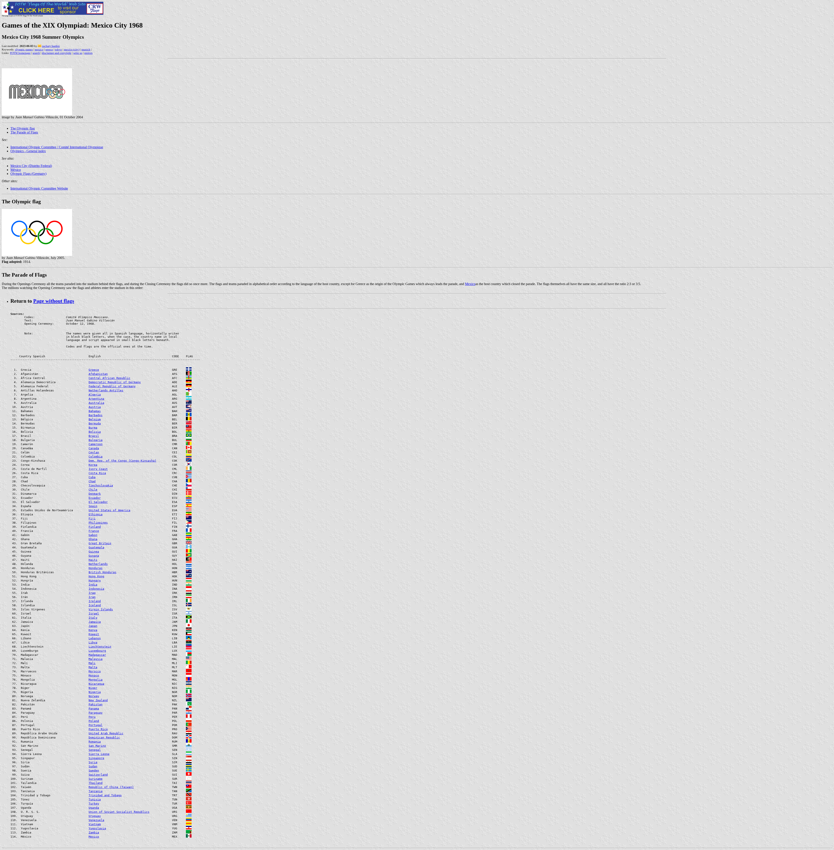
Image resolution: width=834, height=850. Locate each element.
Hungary (95, 580)
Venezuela (96, 820)
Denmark (95, 493)
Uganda (94, 807)
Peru (92, 716)
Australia (96, 402)
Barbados (96, 415)
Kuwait (94, 634)
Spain (93, 506)
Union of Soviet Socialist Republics (119, 811)
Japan (93, 626)
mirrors (88, 53)
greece (49, 49)
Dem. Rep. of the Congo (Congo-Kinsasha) (122, 460)
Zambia (94, 832)
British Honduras (102, 572)
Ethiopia (96, 514)
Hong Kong (96, 576)
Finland (95, 526)
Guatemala (96, 547)
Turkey (94, 803)
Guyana (94, 555)
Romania (95, 741)
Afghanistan (98, 374)
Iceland (95, 605)
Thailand (96, 783)
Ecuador (95, 497)
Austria (95, 407)
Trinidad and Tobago (105, 795)
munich (85, 49)
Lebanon (95, 638)
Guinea (94, 551)
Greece (94, 369)
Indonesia (96, 588)
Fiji (92, 518)
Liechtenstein (100, 646)
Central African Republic (109, 378)
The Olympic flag (22, 128)
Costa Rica (97, 473)
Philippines (98, 522)
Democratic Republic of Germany (115, 382)
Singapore (96, 758)
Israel (94, 613)
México (15, 170)
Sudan (93, 766)
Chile (93, 489)
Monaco (94, 675)
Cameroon (96, 444)
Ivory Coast (98, 469)
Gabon (93, 535)
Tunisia (95, 799)
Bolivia (95, 431)
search (36, 53)
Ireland (95, 601)
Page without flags (53, 301)
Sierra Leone (99, 754)
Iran (92, 597)
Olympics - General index (28, 151)
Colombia (96, 456)
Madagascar (97, 654)
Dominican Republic (104, 737)
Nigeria (95, 692)
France (94, 531)
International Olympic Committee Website (39, 188)
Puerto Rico (98, 729)
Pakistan (96, 704)
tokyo (58, 49)
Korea (93, 464)
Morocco (95, 671)
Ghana (93, 539)
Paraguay (96, 712)
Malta (93, 667)
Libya (93, 642)
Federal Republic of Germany (112, 386)
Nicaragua (96, 683)
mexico (39, 49)
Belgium (95, 419)
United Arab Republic (106, 733)
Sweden (94, 770)
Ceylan (94, 452)
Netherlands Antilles (106, 390)
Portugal (96, 725)
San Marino (97, 745)
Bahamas (95, 411)
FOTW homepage (20, 53)
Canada (94, 448)
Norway (94, 696)
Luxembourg (97, 650)
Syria (93, 762)
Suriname (96, 778)
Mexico (470, 284)
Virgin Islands (101, 609)
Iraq (92, 592)
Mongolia (96, 679)
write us (77, 53)
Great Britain (100, 543)
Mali (92, 663)
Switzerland (98, 774)
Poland (94, 721)
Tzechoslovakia (101, 485)
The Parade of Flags (24, 132)
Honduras (96, 568)
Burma (93, 427)
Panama (94, 708)
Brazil (94, 436)
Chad (92, 481)
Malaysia (96, 659)
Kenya (93, 630)
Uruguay (95, 816)
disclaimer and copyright (56, 53)
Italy (93, 617)
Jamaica (95, 621)
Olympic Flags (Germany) (28, 173)
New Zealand (98, 700)
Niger (93, 688)
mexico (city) (71, 49)
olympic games (24, 49)
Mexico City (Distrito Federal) (31, 166)
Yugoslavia (97, 828)
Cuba (92, 477)
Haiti (93, 559)
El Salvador (98, 502)
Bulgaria (96, 440)
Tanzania (96, 791)
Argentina (96, 398)
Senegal (95, 749)
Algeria (95, 394)
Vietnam (95, 824)
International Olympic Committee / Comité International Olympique (56, 147)
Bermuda (95, 423)
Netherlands (98, 564)
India (93, 584)
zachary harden (51, 46)
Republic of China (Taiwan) (111, 787)
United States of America (109, 510)
